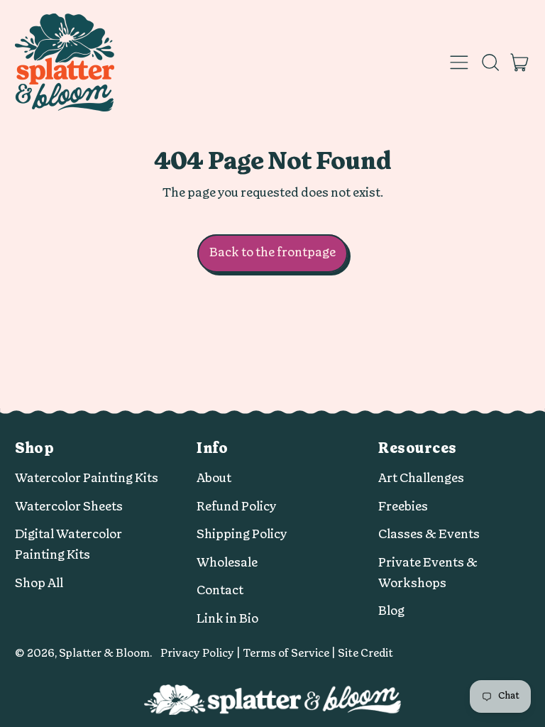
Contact (220, 590)
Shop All (39, 583)
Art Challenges (421, 478)
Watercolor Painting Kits (86, 478)
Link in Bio (227, 619)
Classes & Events (429, 534)
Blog (391, 611)
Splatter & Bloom (104, 653)
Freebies (403, 507)
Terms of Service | (290, 653)
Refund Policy (237, 507)
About (214, 478)
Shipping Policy (242, 534)
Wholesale (227, 563)
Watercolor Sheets (69, 507)
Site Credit (365, 653)
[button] (489, 62)
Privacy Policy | (201, 653)
